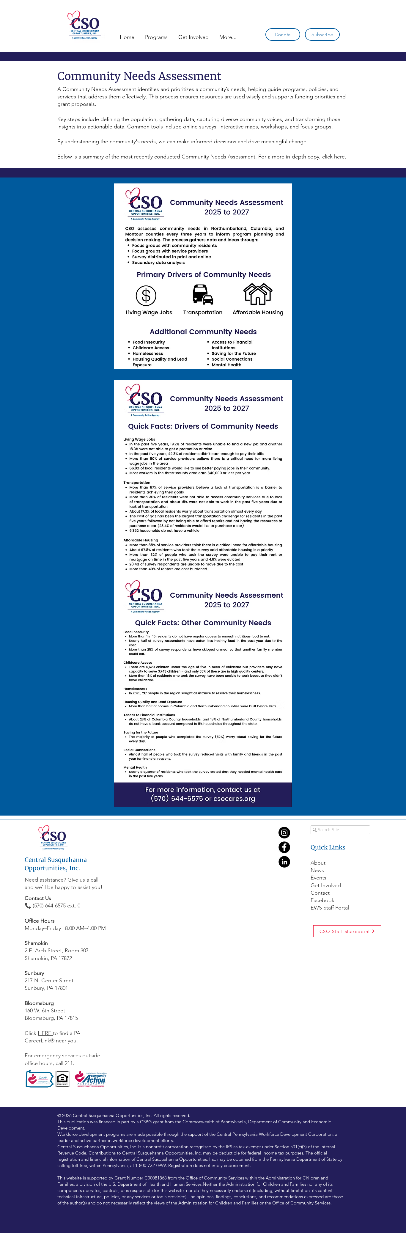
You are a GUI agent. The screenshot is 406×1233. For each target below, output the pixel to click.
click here (333, 156)
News (317, 870)
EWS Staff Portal (330, 907)
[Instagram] (284, 832)
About (318, 863)
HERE (45, 1033)
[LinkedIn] (284, 862)
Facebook (323, 900)
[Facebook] (284, 847)
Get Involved (326, 885)
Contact (320, 893)
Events (318, 877)
